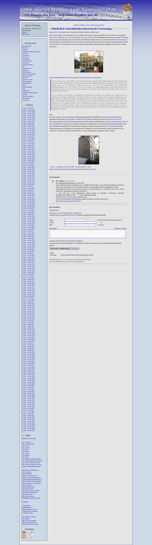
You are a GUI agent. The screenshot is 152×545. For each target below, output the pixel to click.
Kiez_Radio (25, 451)
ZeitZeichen (25, 100)
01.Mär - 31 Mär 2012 (28, 305)
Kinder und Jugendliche (29, 74)
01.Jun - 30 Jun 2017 (28, 188)
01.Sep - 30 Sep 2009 (28, 361)
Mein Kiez (25, 77)
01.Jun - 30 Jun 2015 (28, 233)
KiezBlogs (25, 502)
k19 (64, 169)
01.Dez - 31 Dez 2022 (28, 113)
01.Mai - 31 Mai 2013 (28, 279)
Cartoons (25, 49)
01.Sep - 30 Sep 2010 (28, 339)
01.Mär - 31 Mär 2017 (28, 194)
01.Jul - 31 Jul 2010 (27, 343)
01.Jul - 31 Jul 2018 (27, 164)
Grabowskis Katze (27, 64)
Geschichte (25, 57)
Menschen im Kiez (27, 79)
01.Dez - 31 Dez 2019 (28, 132)
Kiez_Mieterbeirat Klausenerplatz (31, 459)
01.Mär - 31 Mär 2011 (28, 328)
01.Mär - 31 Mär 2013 (28, 283)
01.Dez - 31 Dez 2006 (28, 423)
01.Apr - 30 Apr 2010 (28, 348)
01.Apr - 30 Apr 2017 (28, 192)
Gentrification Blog (27, 513)
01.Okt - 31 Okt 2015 (28, 225)
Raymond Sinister (27, 87)
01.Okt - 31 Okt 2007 (28, 404)
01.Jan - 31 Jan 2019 (28, 153)
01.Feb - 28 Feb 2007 (28, 419)
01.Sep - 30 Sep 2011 (28, 317)
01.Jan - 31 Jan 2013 (28, 287)
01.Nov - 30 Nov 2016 (28, 201)
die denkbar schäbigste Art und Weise (79, 119)
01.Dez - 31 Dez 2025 (28, 110)
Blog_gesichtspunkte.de (29, 522)
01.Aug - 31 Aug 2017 (28, 184)
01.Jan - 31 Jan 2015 (28, 242)
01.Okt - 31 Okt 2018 (28, 158)
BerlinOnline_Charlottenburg (30, 470)
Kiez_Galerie (26, 455)
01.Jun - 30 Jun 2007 (28, 412)
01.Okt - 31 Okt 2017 (28, 181)
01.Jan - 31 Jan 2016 (28, 220)
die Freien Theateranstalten (62, 44)
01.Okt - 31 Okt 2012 (28, 292)
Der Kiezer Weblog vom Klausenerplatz (71, 9)
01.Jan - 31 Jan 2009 (28, 376)
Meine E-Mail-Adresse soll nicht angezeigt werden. (77, 255)
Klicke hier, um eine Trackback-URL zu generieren (65, 213)
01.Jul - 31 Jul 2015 (27, 231)
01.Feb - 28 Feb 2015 (28, 240)
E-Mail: (51, 222)
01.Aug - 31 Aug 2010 (28, 341)
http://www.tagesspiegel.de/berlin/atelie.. (69, 201)
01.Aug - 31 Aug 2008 (28, 385)
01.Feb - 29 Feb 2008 (28, 397)
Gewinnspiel (25, 63)
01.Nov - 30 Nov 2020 (28, 121)
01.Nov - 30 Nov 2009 (28, 358)
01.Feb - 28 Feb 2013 (28, 285)
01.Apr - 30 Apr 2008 (28, 393)
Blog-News (25, 48)
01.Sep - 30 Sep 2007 (28, 406)
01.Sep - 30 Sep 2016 (28, 205)
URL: (51, 225)
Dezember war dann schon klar (84, 37)
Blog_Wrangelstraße (28, 487)
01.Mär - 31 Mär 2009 (28, 372)
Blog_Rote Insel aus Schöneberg (31, 481)
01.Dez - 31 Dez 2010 (28, 333)
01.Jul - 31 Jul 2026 (27, 108)
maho (53, 167)
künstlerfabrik (79, 169)
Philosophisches (27, 83)
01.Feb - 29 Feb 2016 (28, 218)
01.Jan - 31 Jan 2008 (28, 398)
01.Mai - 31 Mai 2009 (28, 369)
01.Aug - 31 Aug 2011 (28, 318)
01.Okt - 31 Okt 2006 (28, 427)
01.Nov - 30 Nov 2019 (28, 134)
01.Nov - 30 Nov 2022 (28, 115)
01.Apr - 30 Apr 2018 (28, 169)
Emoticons (118, 228)
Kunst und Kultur (27, 76)
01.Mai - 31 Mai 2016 (28, 212)
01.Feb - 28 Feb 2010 (28, 352)
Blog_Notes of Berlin (28, 496)
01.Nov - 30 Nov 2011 (28, 313)
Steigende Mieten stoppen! (29, 511)
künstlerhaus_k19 (90, 169)
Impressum (25, 34)
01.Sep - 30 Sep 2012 (28, 294)
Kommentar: (53, 228)
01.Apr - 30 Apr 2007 (28, 415)
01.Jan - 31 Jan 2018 (28, 175)
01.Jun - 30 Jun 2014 (28, 255)
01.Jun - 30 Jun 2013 (28, 277)
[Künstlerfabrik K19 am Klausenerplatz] (88, 164)
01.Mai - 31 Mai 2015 (28, 235)
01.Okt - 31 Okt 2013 (28, 270)
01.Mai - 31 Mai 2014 (28, 257)
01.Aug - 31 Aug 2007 (28, 408)
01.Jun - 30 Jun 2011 (28, 322)
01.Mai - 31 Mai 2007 (28, 413)
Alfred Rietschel (26, 46)
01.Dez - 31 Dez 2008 (28, 378)
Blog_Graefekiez (27, 485)
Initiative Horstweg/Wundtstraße (31, 466)
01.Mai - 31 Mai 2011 (28, 324)
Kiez (23, 66)
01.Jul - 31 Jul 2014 (27, 253)
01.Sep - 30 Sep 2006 (28, 428)
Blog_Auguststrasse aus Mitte (30, 490)
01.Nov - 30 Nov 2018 (28, 156)
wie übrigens (103, 119)
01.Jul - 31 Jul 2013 (27, 276)
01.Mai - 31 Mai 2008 (28, 391)
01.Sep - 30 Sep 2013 (28, 272)
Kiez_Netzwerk (26, 442)
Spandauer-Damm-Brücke (29, 92)
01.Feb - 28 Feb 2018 (28, 173)
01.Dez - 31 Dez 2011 (28, 311)
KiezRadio (25, 70)
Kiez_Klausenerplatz (28, 444)
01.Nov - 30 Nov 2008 (28, 380)
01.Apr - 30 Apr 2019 (28, 147)
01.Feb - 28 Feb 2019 (28, 151)
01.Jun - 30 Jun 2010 (28, 344)
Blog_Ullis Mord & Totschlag (30, 524)
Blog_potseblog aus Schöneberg (31, 483)
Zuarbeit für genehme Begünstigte (112, 126)
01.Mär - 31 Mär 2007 (28, 417)
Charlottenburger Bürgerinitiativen (31, 479)
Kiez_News (25, 446)
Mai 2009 (54, 35)
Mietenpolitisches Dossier (29, 509)
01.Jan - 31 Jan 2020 (28, 130)
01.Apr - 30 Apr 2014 (28, 259)
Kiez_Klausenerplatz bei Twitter (31, 462)
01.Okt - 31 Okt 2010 (28, 337)
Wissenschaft (26, 98)
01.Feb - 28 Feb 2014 (28, 262)
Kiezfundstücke (26, 68)
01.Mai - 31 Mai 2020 (28, 123)
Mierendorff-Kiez (27, 474)
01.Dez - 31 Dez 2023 (28, 111)
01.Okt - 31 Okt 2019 (28, 136)
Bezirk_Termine (26, 472)
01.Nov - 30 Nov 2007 (28, 402)
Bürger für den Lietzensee (29, 475)
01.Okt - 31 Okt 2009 (28, 359)
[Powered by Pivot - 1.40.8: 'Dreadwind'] (27, 533)
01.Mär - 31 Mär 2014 (28, 261)
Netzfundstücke (26, 81)
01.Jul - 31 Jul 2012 (27, 298)
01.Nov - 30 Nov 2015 (28, 223)
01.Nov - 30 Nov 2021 (28, 117)
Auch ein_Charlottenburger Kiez (31, 477)
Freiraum (24, 53)
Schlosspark (25, 90)
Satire (24, 89)
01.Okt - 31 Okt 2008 (28, 382)
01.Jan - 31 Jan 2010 (28, 354)
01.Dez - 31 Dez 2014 (28, 244)
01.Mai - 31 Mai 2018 (28, 167)
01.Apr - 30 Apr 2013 (28, 281)
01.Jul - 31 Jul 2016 (27, 208)
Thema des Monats (27, 96)
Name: (51, 220)
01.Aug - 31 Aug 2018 (28, 162)
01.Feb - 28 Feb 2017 (28, 195)
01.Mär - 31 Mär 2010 (28, 350)
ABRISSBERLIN (26, 507)
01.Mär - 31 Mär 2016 (28, 216)
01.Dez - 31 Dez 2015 (28, 221)
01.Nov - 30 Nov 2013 (28, 268)
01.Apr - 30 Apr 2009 (28, 371)
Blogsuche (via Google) (29, 438)
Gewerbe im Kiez (27, 61)
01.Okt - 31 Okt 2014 (28, 248)
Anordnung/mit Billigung (111, 117)
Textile (124, 228)
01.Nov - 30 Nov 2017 (28, 179)
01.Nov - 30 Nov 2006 (28, 425)
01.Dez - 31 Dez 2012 (28, 289)
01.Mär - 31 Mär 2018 (28, 171)
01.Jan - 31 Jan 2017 (28, 197)
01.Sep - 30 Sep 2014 (28, 249)
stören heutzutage (59, 32)
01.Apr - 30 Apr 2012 (28, 303)
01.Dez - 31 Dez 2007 (28, 400)
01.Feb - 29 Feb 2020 (28, 128)
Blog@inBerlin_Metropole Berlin (31, 498)
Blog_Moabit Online (27, 489)
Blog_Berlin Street (27, 494)
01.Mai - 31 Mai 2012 (28, 302)
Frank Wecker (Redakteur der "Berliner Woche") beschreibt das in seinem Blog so (75, 78)
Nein (102, 225)
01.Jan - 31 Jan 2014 (28, 264)
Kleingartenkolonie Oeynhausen (116, 40)
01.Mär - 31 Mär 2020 (28, 126)
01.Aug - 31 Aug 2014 (28, 251)
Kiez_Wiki (25, 449)
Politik (24, 85)
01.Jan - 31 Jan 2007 (28, 421)
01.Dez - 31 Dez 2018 (28, 154)
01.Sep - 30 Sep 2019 (28, 138)
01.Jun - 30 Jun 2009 (28, 367)
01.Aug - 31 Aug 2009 (28, 363)
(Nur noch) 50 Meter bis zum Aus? (60, 37)
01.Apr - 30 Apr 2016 (28, 214)
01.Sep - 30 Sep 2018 (28, 160)
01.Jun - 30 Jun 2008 (28, 389)
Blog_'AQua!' (26, 518)
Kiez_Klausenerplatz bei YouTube (31, 464)
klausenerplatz (70, 169)
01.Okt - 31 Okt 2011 (28, 315)
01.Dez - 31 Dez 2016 (28, 199)
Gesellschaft (25, 59)
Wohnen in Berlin (79, 25)
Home (88, 25)
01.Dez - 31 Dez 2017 (28, 177)
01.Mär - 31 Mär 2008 (28, 395)
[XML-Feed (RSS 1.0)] (27, 535)
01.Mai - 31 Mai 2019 (28, 145)
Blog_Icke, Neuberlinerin (29, 520)
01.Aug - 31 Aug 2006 (28, 430)
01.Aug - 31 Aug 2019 (28, 140)
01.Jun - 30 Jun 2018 (28, 166)
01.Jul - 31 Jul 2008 (27, 387)
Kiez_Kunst (25, 457)
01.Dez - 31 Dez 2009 (28, 356)
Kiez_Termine (26, 448)
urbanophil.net (26, 505)
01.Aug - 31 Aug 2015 (28, 229)
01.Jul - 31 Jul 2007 (27, 410)
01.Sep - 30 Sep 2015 (28, 227)
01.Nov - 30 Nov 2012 (28, 290)
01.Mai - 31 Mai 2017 (28, 190)
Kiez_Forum (25, 453)
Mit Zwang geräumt (97, 25)
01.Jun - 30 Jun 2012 (28, 300)
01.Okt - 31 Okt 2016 (28, 203)
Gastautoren (25, 55)
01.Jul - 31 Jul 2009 (27, 365)
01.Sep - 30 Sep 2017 (28, 182)
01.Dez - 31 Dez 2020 (28, 119)
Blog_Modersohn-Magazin (29, 492)
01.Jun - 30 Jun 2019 (28, 143)
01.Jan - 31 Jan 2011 (28, 331)
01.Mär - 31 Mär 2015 (28, 238)
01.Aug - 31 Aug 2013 (28, 274)
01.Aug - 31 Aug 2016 (28, 207)
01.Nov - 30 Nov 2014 (28, 246)
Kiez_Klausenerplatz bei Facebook (32, 461)
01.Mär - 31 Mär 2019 (28, 149)
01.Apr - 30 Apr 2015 (28, 236)
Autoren (24, 32)
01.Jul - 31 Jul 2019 (27, 141)
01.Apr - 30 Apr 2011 (28, 326)
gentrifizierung (57, 169)
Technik (24, 94)
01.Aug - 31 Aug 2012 (28, 296)
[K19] (88, 72)
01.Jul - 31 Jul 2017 (27, 186)
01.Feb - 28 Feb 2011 (28, 330)
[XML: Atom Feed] (27, 538)
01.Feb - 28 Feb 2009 (28, 374)
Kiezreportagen (26, 72)
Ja (101, 222)
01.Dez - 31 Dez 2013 (28, 266)
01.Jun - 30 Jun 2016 (28, 210)
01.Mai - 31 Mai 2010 (28, 346)
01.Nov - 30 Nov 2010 (28, 335)
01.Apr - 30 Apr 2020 (28, 125)
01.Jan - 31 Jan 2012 (28, 309)
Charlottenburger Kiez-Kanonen (31, 51)
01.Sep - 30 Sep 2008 (28, 384)
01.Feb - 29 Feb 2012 (28, 307)
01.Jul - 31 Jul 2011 (27, 320)
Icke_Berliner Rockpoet (29, 516)
